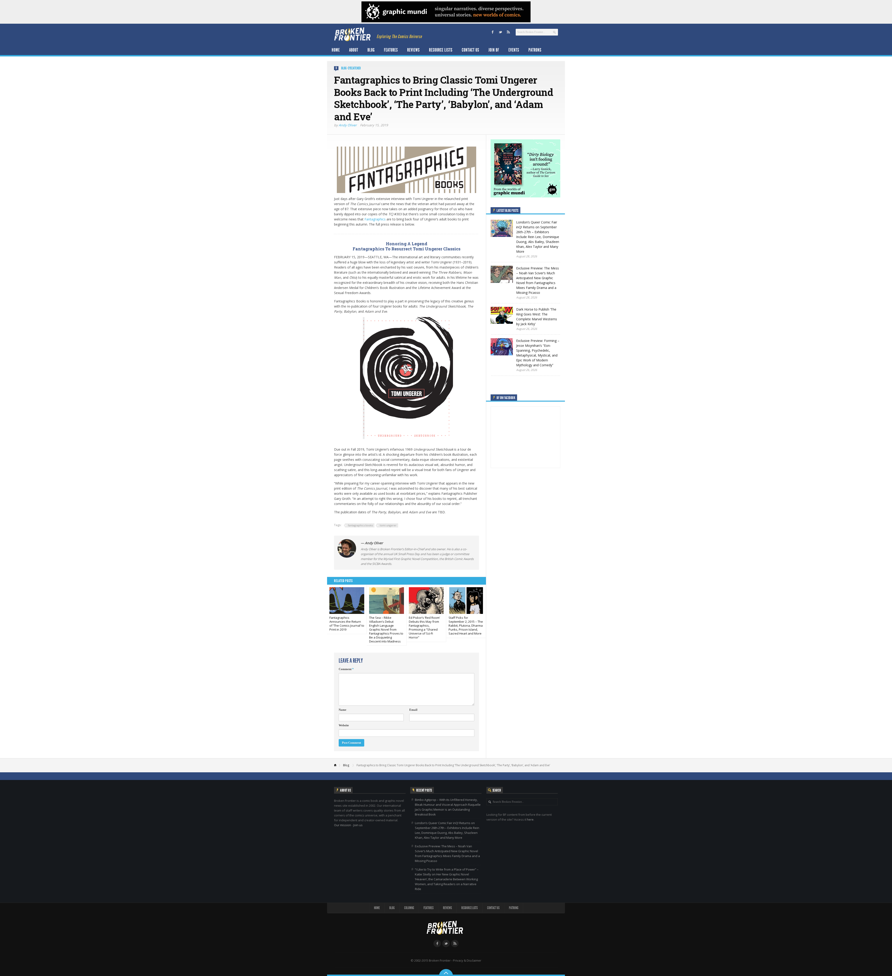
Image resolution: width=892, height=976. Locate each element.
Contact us (470, 50)
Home (336, 50)
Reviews (413, 50)
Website (344, 725)
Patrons (534, 50)
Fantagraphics (375, 219)
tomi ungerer (388, 525)
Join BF (494, 50)
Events (513, 50)
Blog (371, 50)
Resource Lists (441, 50)
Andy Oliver (348, 125)
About (353, 50)
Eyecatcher (354, 68)
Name (342, 709)
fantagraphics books (360, 525)
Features (391, 50)
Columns (409, 908)
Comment (346, 669)
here (530, 819)
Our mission (342, 825)
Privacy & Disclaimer (467, 960)
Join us (358, 825)
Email (413, 709)
